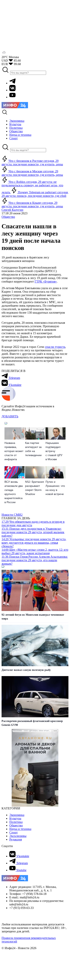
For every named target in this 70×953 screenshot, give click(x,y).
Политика (16, 822)
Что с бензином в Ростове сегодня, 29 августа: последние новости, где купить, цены (32, 162)
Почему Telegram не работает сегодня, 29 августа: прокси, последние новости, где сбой (35, 194)
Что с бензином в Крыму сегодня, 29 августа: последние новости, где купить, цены (32, 204)
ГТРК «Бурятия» (46, 281)
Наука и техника (20, 829)
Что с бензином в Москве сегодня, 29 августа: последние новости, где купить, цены (32, 173)
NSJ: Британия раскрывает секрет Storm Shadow (34, 488)
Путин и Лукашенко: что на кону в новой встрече (55, 488)
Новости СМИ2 (12, 514)
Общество (8, 216)
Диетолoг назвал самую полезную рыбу (26, 669)
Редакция (15, 839)
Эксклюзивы (17, 836)
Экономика (16, 815)
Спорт (13, 832)
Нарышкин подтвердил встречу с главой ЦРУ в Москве (54, 451)
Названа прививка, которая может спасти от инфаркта (13, 451)
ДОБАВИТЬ (10, 416)
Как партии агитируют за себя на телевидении (33, 449)
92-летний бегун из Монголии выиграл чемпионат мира (33, 616)
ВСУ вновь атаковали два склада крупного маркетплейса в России (13, 492)
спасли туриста (55, 346)
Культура (15, 818)
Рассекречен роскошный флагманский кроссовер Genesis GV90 (32, 723)
